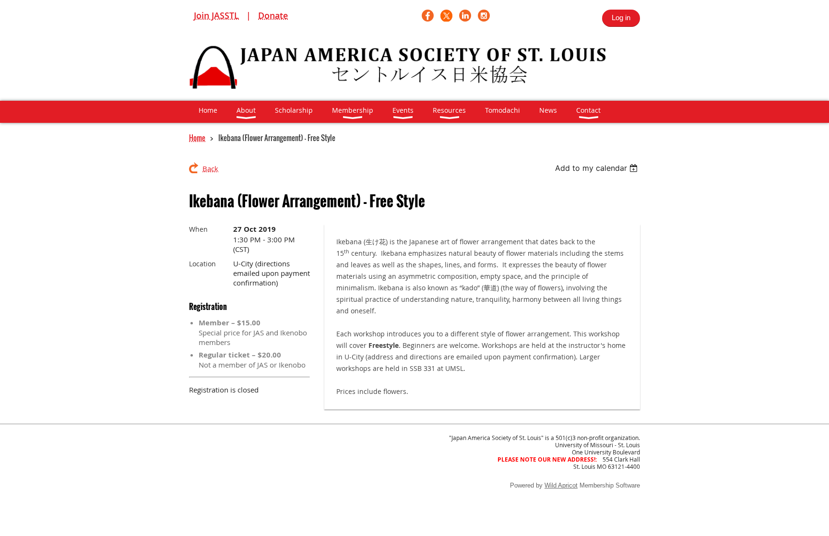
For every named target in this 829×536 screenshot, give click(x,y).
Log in (621, 17)
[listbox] (597, 168)
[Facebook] (428, 16)
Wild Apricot (561, 485)
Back (210, 168)
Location (202, 263)
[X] (446, 16)
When (198, 229)
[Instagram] (484, 16)
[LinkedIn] (465, 16)
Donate (273, 15)
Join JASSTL (216, 15)
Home (197, 137)
